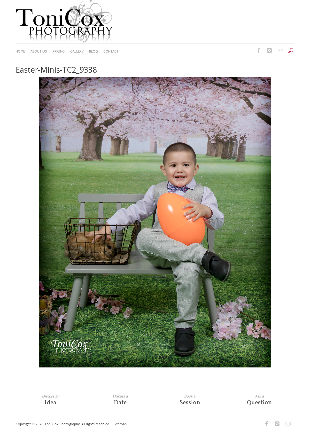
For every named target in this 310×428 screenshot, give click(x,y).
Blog (93, 51)
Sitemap (120, 424)
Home (20, 51)
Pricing (59, 51)
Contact (111, 51)
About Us (39, 51)
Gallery (77, 51)
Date (120, 400)
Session (189, 400)
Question (259, 400)
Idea (50, 400)
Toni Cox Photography (62, 424)
